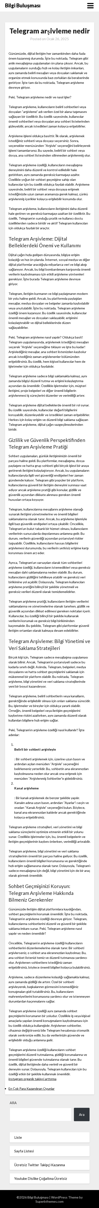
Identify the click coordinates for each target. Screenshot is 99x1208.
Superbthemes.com (49, 1201)
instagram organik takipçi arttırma (32, 1079)
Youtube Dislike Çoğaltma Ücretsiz (40, 1178)
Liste (18, 1137)
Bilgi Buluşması (23, 5)
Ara (13, 1103)
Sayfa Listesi (24, 1151)
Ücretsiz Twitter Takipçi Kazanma (39, 1165)
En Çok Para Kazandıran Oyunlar (32, 1088)
